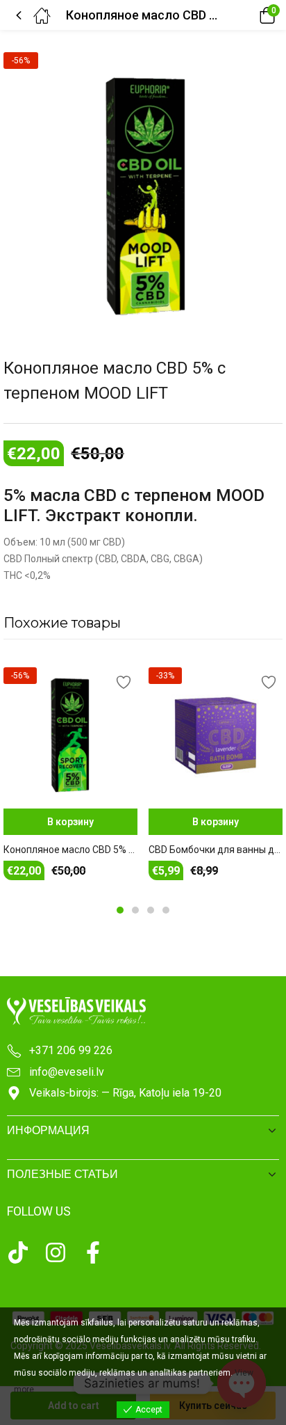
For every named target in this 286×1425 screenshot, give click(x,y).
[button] (248, 15)
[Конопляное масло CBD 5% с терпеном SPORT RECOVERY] (70, 734)
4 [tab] (165, 910)
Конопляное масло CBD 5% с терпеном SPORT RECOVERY (70, 849)
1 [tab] (120, 910)
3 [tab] (150, 910)
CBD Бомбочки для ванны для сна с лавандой (216, 849)
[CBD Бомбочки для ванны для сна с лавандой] (216, 734)
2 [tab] (135, 910)
